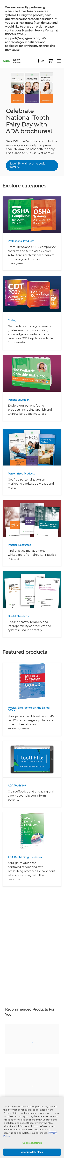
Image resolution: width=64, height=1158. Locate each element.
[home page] (13, 61)
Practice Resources (19, 544)
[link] (41, 60)
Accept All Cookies (32, 1152)
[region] (32, 1127)
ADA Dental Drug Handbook (25, 857)
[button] (50, 60)
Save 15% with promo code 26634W (27, 165)
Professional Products (21, 241)
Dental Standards (18, 616)
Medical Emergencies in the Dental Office (29, 709)
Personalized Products (21, 473)
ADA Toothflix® (17, 785)
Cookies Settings (32, 1142)
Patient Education (19, 399)
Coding (12, 320)
